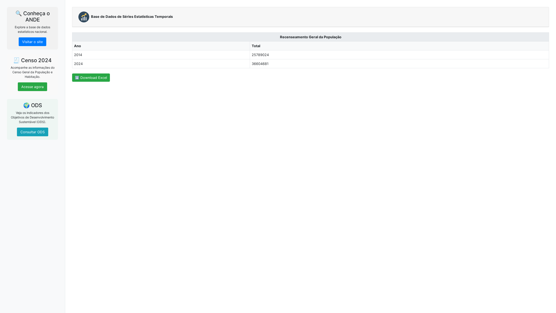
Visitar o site (32, 42)
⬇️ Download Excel (91, 77)
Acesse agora (32, 87)
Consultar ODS (32, 132)
